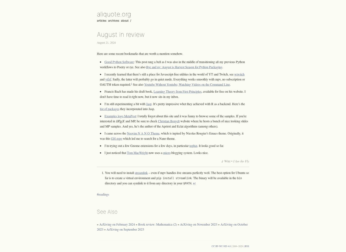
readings (104, 194)
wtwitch (239, 74)
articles (102, 20)
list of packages (109, 109)
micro (166, 153)
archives (113, 20)
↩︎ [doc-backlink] (194, 183)
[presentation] (120, 121)
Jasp (149, 104)
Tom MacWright (137, 153)
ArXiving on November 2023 (198, 224)
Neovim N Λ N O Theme (143, 133)
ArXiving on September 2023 (125, 229)
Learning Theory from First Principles (177, 91)
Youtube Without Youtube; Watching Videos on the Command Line (187, 84)
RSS (247, 246)
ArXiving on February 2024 (117, 224)
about (125, 20)
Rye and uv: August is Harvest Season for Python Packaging (184, 67)
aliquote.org (114, 14)
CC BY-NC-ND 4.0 (221, 246)
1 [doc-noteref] (131, 83)
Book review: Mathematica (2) (157, 224)
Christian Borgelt (169, 121)
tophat (193, 146)
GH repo (116, 138)
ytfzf (108, 79)
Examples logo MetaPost (120, 116)
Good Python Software (119, 62)
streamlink (141, 173)
